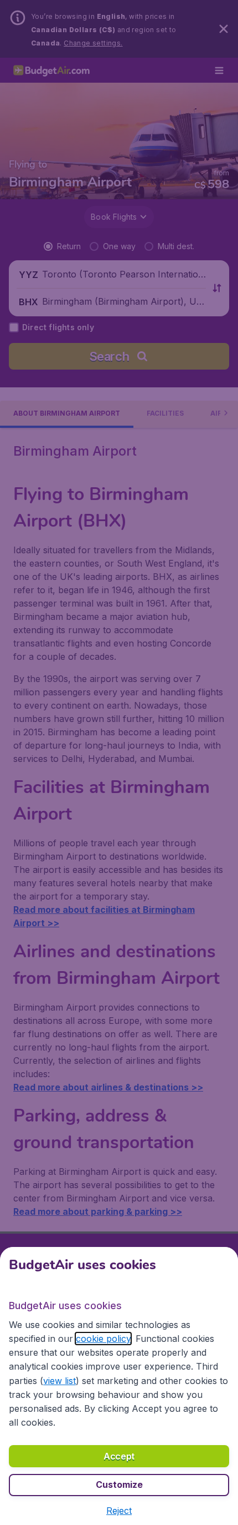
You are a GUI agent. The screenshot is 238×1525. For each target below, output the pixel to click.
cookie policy (103, 1338)
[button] (119, 1510)
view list (59, 1380)
